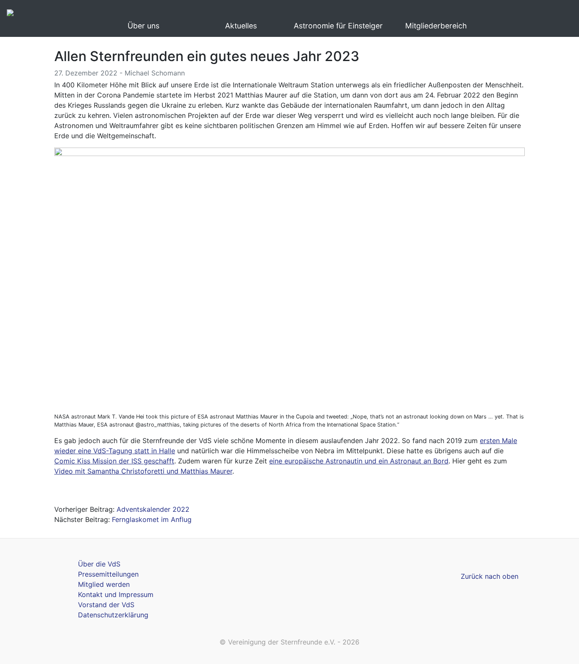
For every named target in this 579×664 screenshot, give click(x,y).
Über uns (143, 25)
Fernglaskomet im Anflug (152, 519)
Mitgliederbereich (436, 25)
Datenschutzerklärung (113, 615)
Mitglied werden (104, 584)
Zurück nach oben (489, 576)
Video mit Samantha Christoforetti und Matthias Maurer (143, 471)
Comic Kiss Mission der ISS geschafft (114, 461)
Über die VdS (99, 564)
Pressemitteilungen (108, 574)
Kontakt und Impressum (115, 594)
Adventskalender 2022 (153, 509)
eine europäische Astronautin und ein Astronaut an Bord (358, 461)
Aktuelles (241, 25)
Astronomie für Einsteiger (338, 25)
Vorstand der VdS (106, 604)
